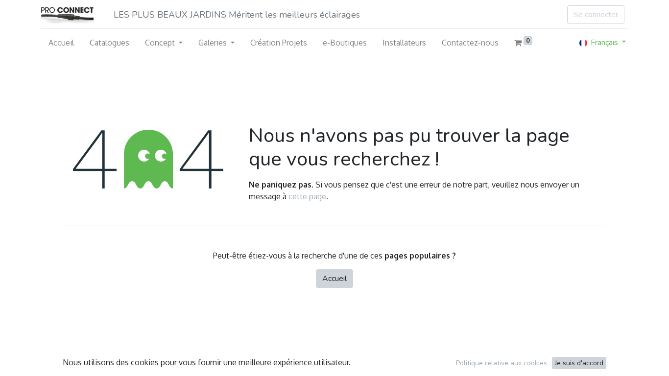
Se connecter (595, 14)
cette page (307, 196)
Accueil (334, 278)
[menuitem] (61, 42)
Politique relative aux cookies (501, 363)
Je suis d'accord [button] (579, 363)
